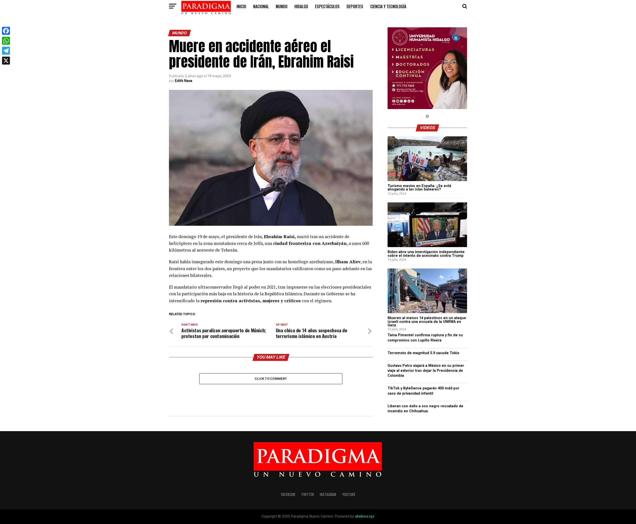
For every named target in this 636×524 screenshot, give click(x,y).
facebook (288, 494)
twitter (307, 494)
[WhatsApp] (6, 41)
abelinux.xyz (364, 516)
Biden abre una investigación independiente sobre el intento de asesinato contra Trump (426, 254)
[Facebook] (6, 31)
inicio (241, 6)
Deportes (355, 6)
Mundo (281, 6)
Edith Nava (183, 81)
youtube (348, 494)
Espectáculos (327, 6)
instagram (328, 494)
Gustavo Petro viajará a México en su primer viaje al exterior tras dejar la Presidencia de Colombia (426, 371)
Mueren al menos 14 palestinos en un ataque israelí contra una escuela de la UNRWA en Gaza (427, 321)
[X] (6, 61)
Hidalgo (301, 6)
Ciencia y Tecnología (388, 6)
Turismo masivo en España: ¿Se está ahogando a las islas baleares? (419, 187)
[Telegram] (6, 51)
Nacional (261, 6)
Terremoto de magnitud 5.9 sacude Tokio (423, 353)
